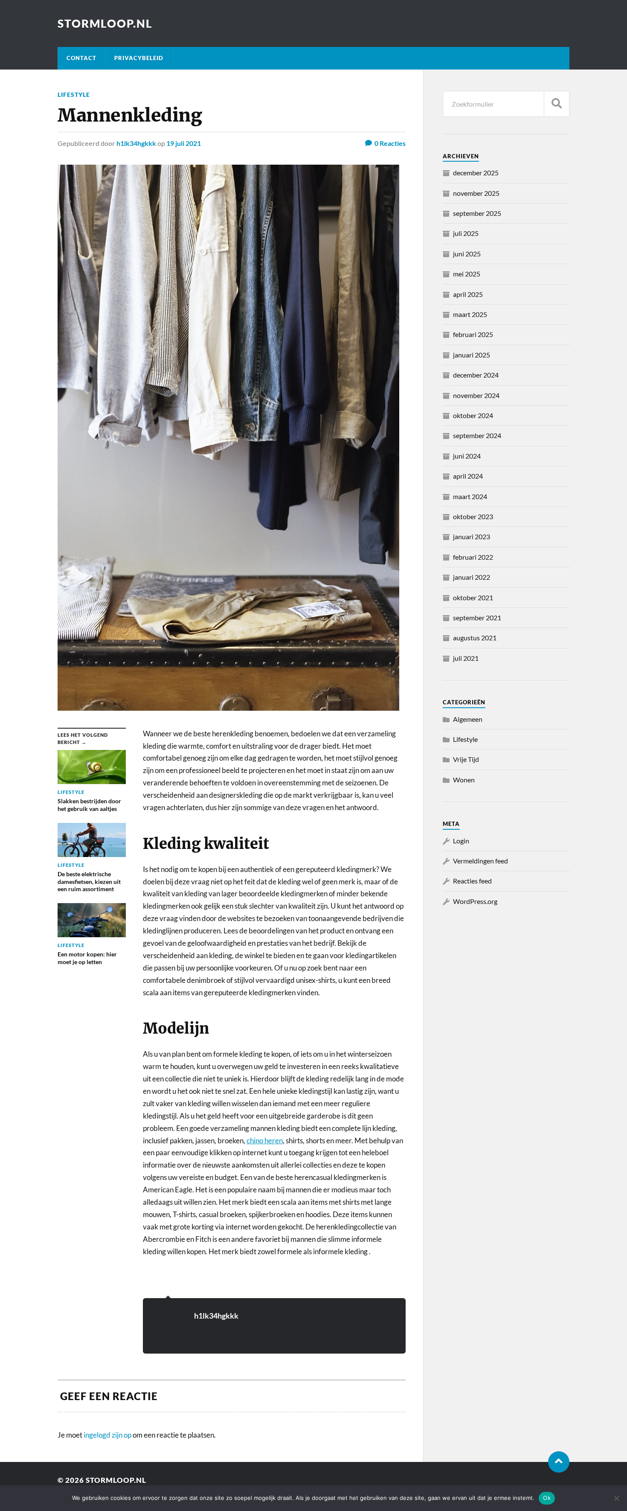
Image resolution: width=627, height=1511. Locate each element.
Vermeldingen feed (480, 861)
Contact (81, 58)
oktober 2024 (473, 415)
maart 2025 (470, 314)
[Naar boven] (558, 1462)
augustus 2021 (474, 637)
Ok (547, 1497)
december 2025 (476, 173)
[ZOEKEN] (556, 104)
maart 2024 (470, 496)
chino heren (265, 1140)
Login (461, 841)
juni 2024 (467, 456)
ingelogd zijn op (107, 1434)
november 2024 (476, 395)
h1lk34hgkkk (136, 143)
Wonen (464, 780)
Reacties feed (472, 881)
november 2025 (476, 193)
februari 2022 (473, 557)
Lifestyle (74, 94)
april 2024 (468, 476)
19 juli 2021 (183, 143)
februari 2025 (473, 334)
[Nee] (616, 1498)
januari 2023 (471, 536)
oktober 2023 (473, 516)
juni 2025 (467, 254)
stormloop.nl (105, 23)
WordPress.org (475, 901)
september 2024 (477, 435)
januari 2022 (471, 577)
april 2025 (468, 294)
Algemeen (467, 719)
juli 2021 (466, 658)
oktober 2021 (473, 597)
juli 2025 (466, 233)
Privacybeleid (138, 58)
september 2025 (477, 213)
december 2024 (476, 375)
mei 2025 (466, 274)
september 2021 (477, 617)
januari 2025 (471, 355)
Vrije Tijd (466, 759)
